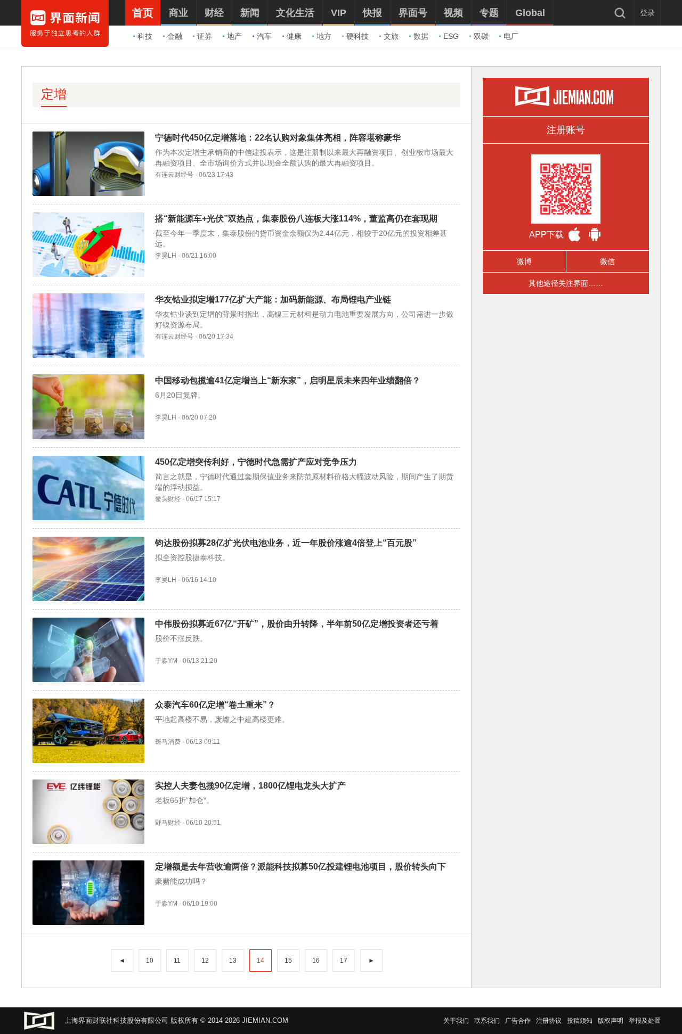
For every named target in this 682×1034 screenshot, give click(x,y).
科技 (144, 36)
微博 (524, 261)
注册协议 (549, 1020)
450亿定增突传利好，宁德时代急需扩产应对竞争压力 (256, 461)
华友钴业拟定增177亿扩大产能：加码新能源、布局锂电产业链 (273, 299)
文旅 (391, 36)
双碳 (481, 36)
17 (343, 960)
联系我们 (487, 1020)
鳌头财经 (168, 499)
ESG (451, 36)
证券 (204, 36)
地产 (234, 36)
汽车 (264, 36)
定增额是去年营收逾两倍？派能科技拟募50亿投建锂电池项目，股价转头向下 (300, 866)
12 (205, 960)
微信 (607, 261)
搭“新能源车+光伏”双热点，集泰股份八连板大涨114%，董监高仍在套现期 (296, 218)
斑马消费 (168, 741)
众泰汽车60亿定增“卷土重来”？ (215, 704)
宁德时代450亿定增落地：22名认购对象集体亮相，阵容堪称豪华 (278, 137)
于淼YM (166, 660)
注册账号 (566, 130)
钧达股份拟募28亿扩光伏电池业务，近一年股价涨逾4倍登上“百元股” (286, 542)
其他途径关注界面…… (566, 283)
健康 (294, 36)
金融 (174, 36)
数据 (420, 36)
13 (233, 960)
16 (316, 960)
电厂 (511, 36)
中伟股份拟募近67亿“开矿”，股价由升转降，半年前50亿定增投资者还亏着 (297, 623)
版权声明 (610, 1020)
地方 (323, 36)
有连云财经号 (174, 174)
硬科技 (357, 36)
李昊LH (165, 255)
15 (288, 960)
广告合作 (518, 1020)
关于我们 (456, 1020)
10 (149, 960)
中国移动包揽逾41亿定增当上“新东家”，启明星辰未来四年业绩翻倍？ (287, 380)
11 (177, 960)
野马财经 (168, 822)
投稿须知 (579, 1020)
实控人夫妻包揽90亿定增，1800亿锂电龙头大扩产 (250, 785)
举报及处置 (645, 1020)
